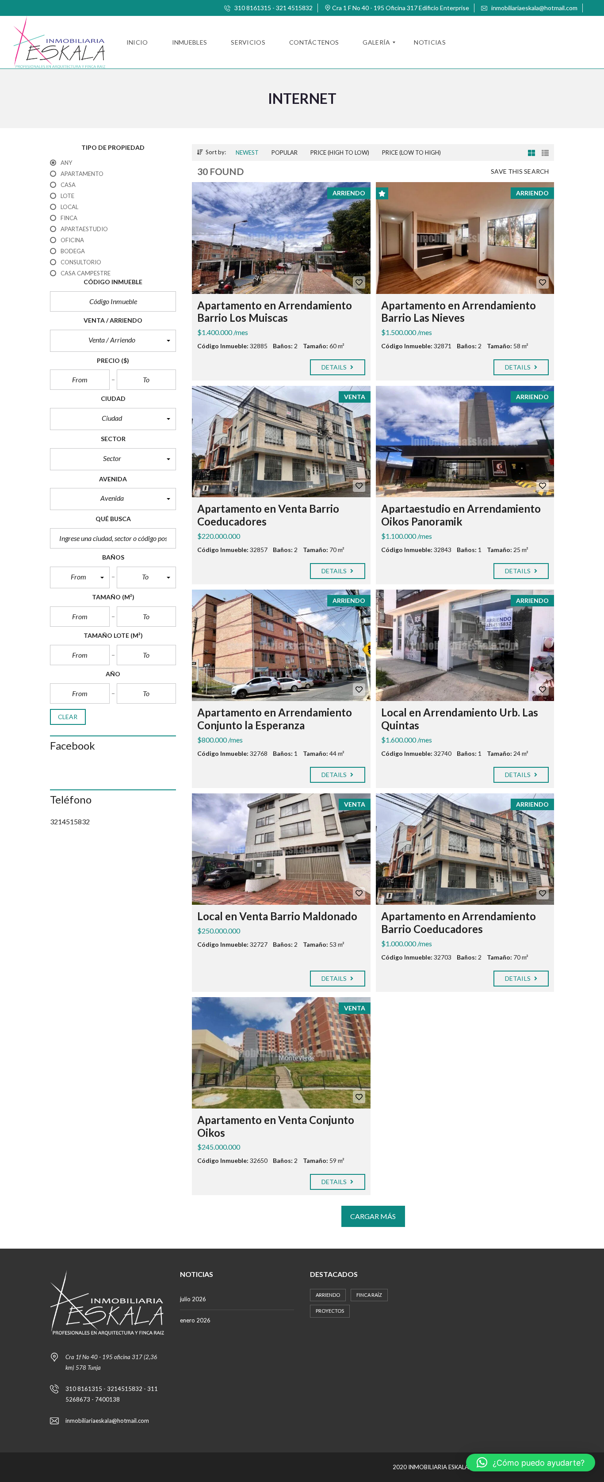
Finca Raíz (369, 1295)
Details (334, 367)
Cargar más (373, 1216)
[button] (113, 341)
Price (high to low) (339, 152)
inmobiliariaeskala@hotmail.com (533, 7)
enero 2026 (195, 1320)
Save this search (520, 171)
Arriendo (328, 1295)
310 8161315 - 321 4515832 (273, 7)
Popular (284, 152)
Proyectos (330, 1311)
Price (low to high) (411, 152)
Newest (247, 152)
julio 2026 (193, 1299)
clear (68, 716)
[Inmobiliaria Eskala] (59, 42)
